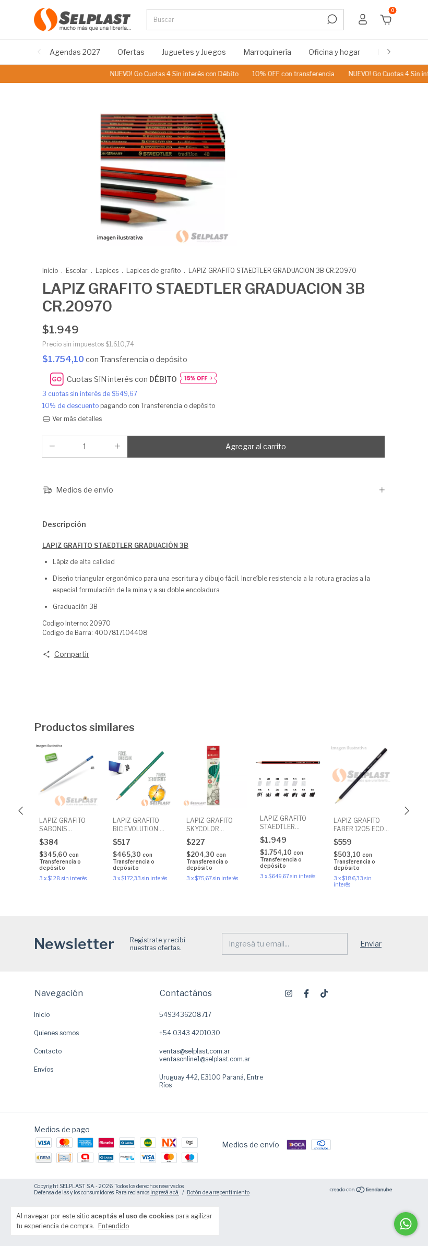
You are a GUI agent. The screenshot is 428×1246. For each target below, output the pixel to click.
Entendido (113, 1226)
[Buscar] (331, 19)
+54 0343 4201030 (189, 1033)
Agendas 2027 (75, 51)
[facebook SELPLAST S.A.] (306, 993)
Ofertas (131, 51)
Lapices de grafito (153, 270)
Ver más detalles (76, 419)
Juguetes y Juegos (194, 51)
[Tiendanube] (361, 1190)
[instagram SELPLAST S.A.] (288, 993)
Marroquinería (267, 51)
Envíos (43, 1069)
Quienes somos (56, 1033)
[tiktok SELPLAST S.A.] (324, 993)
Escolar (77, 270)
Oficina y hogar (334, 51)
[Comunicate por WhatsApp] (406, 1224)
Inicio (50, 270)
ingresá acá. (164, 1192)
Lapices (107, 270)
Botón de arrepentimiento (218, 1192)
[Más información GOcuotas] (198, 379)
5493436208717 (185, 1015)
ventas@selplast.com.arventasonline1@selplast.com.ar (205, 1055)
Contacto (48, 1051)
